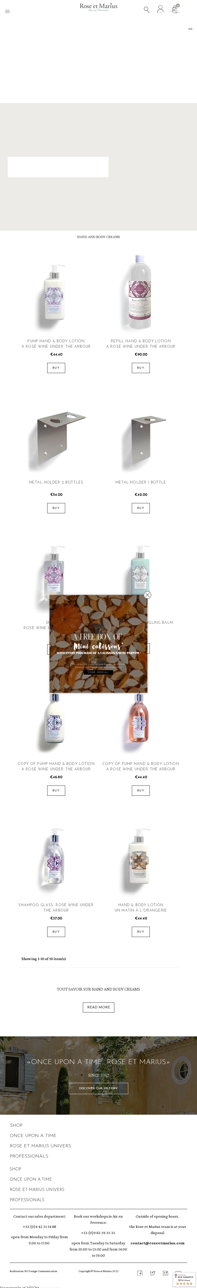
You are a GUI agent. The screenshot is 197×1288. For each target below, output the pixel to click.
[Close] (147, 595)
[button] (98, 1088)
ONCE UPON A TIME (33, 1136)
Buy (56, 368)
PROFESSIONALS (29, 1156)
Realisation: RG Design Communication (33, 1271)
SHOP (16, 1125)
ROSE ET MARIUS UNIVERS (40, 1146)
